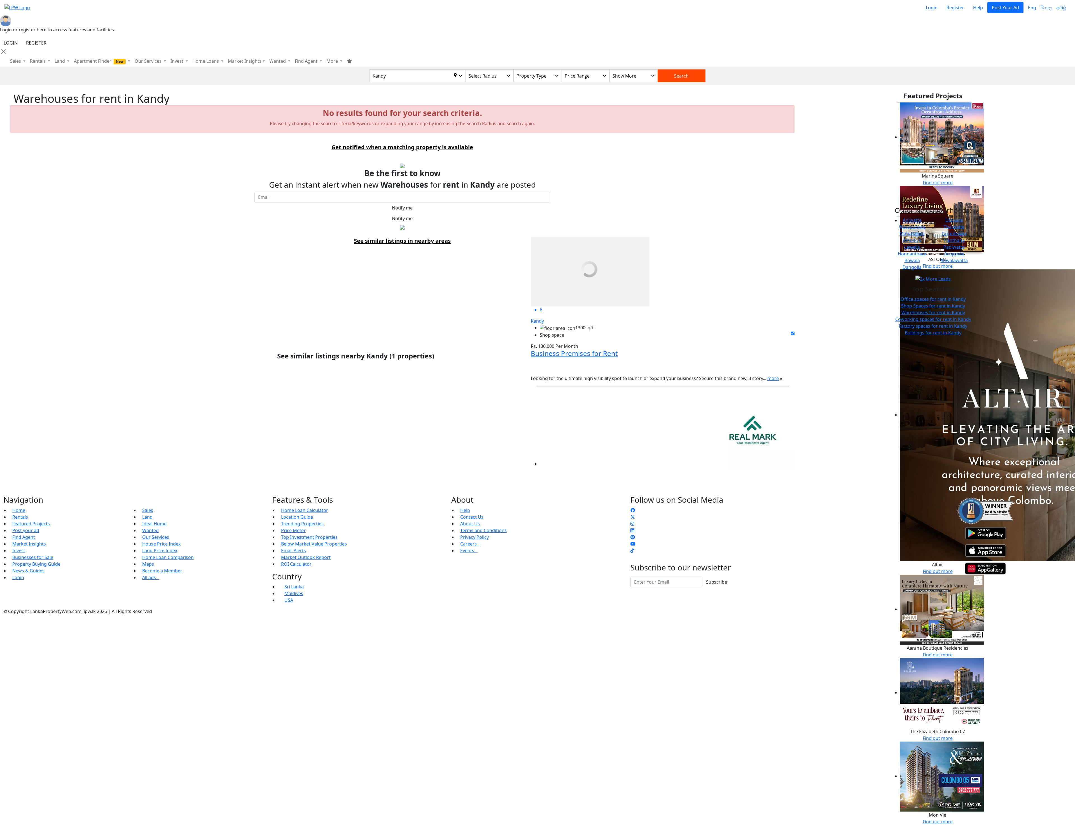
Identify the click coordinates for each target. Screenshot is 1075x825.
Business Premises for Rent (574, 353)
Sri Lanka (294, 587)
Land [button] (60, 61)
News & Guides (28, 571)
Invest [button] (177, 61)
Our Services (155, 537)
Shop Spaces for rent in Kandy (933, 306)
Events (469, 550)
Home (18, 510)
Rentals (20, 517)
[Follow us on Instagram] (632, 524)
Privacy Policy (474, 537)
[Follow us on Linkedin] (632, 530)
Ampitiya (912, 240)
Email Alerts (293, 550)
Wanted (150, 530)
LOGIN (11, 43)
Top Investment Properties (309, 537)
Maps (148, 564)
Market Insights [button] (244, 61)
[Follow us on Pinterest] (632, 537)
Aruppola (954, 254)
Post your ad (25, 530)
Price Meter (293, 530)
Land (147, 517)
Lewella (912, 247)
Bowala (912, 260)
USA (288, 600)
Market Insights (29, 544)
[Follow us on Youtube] (632, 544)
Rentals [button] (38, 61)
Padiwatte (954, 247)
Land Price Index (159, 550)
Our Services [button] (149, 61)
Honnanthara (912, 254)
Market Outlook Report (306, 557)
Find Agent (23, 537)
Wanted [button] (278, 61)
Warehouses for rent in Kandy (933, 312)
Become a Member (162, 571)
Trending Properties (302, 524)
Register (955, 7)
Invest (18, 550)
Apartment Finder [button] (98, 61)
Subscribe (716, 582)
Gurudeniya (954, 233)
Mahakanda (912, 233)
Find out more (938, 183)
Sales (16, 61)
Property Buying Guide (36, 564)
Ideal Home (154, 524)
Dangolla (912, 267)
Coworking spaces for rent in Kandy (933, 319)
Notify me (402, 208)
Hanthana (954, 240)
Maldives (293, 593)
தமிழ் (1061, 7)
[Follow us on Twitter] (632, 517)
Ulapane (954, 220)
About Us (470, 524)
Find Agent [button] (307, 61)
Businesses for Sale (32, 557)
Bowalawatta (954, 260)
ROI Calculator (296, 564)
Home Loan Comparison (168, 557)
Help (978, 7)
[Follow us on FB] (632, 510)
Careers (470, 544)
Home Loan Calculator (304, 510)
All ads (150, 577)
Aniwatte (912, 220)
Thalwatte (954, 227)
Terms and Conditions (483, 530)
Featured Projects (31, 524)
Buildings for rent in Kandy (933, 333)
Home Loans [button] (206, 61)
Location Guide (297, 517)
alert (18, 475)
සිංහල (1046, 7)
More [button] (332, 61)
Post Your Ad (1005, 7)
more (773, 378)
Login (932, 7)
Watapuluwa (912, 227)
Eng (1032, 7)
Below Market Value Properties (314, 544)
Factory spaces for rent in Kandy (933, 326)
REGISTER (36, 43)
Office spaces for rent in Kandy (933, 299)
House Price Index (161, 544)
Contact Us (471, 517)
